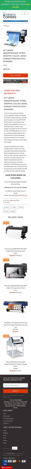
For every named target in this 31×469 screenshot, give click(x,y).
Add (7, 211)
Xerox (4, 438)
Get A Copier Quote (7, 421)
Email (13, 211)
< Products (6, 26)
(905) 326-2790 (23, 195)
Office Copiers (6, 416)
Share (14, 207)
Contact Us (6, 423)
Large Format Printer (14, 200)
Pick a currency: (7, 448)
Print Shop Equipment (8, 418)
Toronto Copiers (10, 453)
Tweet (7, 207)
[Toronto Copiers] (9, 15)
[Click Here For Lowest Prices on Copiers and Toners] (15, 21)
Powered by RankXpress (9, 458)
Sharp (4, 443)
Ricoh (4, 435)
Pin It (22, 207)
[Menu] (23, 13)
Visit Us (7, 182)
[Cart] (26, 13)
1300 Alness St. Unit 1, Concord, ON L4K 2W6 (15, 402)
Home (4, 413)
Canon (5, 65)
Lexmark (5, 440)
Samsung (5, 433)
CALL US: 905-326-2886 (15, 400)
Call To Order (15, 75)
